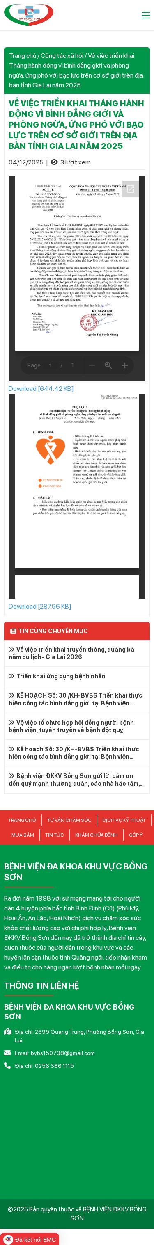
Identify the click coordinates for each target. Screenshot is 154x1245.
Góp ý (136, 835)
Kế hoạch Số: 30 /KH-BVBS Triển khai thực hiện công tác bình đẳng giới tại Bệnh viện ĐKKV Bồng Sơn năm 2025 (74, 756)
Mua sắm (22, 835)
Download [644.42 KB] (41, 388)
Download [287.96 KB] (40, 606)
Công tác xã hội (62, 55)
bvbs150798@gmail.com (63, 1053)
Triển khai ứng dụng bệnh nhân (61, 676)
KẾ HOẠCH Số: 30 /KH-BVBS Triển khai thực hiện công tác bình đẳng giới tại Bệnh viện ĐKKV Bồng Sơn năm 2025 (76, 703)
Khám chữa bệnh (96, 835)
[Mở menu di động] (146, 15)
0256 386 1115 (54, 1066)
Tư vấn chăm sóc (69, 820)
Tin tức (54, 835)
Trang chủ (22, 55)
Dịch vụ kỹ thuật (124, 820)
